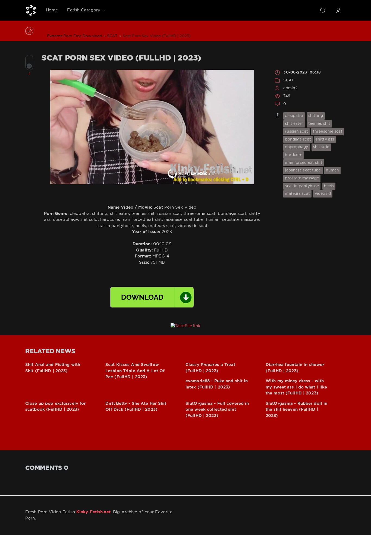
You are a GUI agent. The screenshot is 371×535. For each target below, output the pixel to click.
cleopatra (294, 115)
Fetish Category (83, 10)
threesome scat (327, 131)
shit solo (321, 147)
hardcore (293, 155)
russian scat (296, 131)
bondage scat (298, 139)
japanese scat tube (303, 170)
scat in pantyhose (302, 186)
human (332, 170)
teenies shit (319, 123)
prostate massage (302, 178)
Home (52, 10)
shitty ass (325, 139)
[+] (29, 58)
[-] (29, 66)
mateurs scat (297, 193)
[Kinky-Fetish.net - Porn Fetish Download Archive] (31, 10)
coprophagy (296, 147)
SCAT (288, 80)
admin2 (290, 88)
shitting (315, 115)
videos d (323, 193)
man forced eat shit (303, 162)
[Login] (338, 10)
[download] (152, 297)
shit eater (294, 123)
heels (329, 186)
